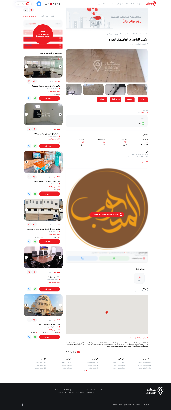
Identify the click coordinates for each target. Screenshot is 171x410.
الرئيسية (145, 34)
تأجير (136, 4)
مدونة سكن (112, 4)
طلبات (127, 4)
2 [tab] (84, 370)
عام (142, 99)
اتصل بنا (79, 390)
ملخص (129, 99)
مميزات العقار (116, 99)
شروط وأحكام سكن (57, 390)
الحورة (126, 34)
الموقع (102, 99)
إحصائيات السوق (102, 4)
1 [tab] (86, 370)
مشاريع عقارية (120, 4)
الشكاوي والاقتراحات (69, 390)
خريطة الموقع (80, 392)
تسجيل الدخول (21, 4)
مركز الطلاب (71, 392)
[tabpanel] (139, 363)
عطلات (132, 4)
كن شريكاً (86, 390)
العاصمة (133, 34)
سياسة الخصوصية (91, 392)
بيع (139, 4)
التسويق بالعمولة (62, 392)
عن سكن (93, 390)
